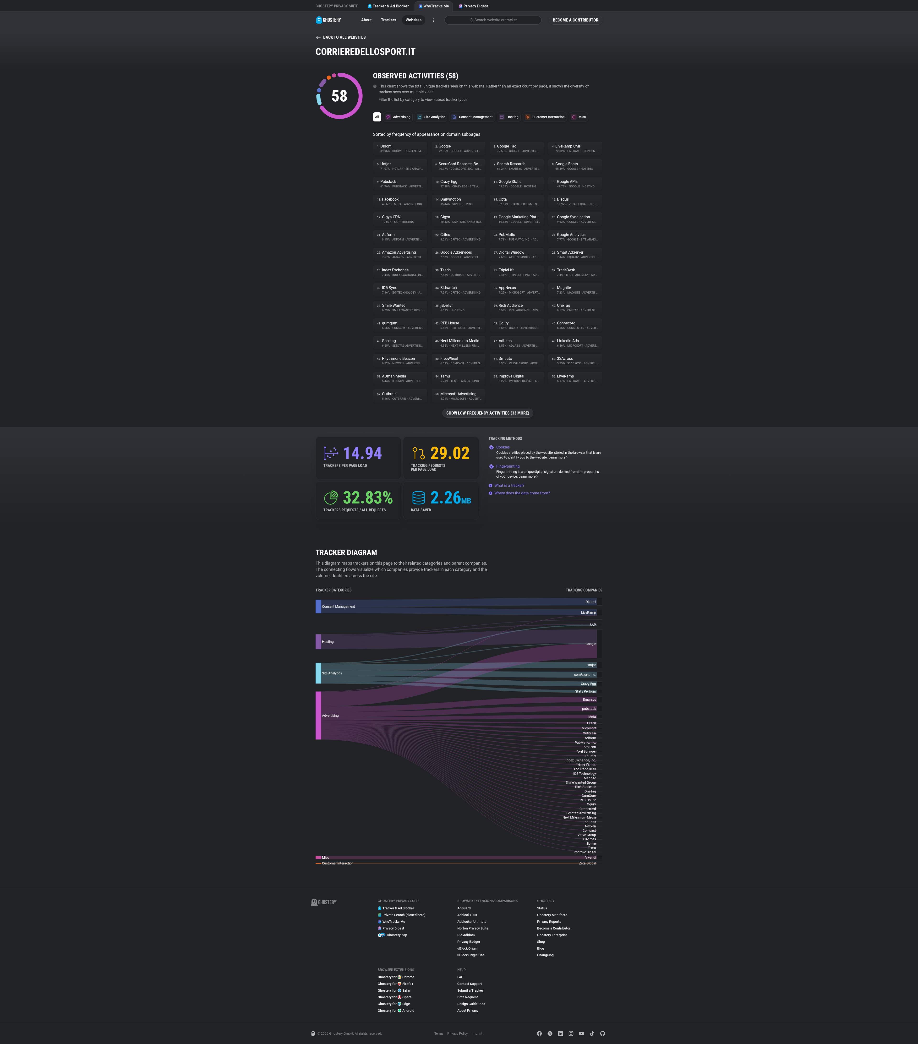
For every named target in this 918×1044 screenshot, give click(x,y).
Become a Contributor (575, 19)
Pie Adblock (466, 935)
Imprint (477, 1033)
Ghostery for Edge (394, 1004)
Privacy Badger (468, 942)
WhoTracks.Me (436, 6)
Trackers (388, 20)
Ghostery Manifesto (552, 915)
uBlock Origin (467, 948)
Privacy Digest (476, 6)
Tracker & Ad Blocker (391, 6)
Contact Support (469, 984)
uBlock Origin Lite (470, 955)
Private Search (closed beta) (404, 915)
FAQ (460, 977)
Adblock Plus (467, 915)
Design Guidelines (471, 1004)
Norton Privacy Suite (472, 928)
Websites (413, 20)
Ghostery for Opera (395, 997)
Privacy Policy (457, 1033)
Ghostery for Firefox (395, 984)
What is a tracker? (509, 485)
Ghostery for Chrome (396, 977)
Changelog (545, 955)
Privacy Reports (549, 922)
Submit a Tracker (470, 990)
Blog (540, 948)
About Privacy (467, 1010)
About (366, 20)
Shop (541, 942)
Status (542, 908)
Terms (438, 1033)
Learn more (556, 457)
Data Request (467, 997)
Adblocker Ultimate (471, 922)
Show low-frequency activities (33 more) (487, 412)
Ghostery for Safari (394, 990)
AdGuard (464, 908)
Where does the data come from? (522, 493)
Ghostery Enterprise (552, 935)
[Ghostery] (329, 20)
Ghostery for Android (396, 1010)
